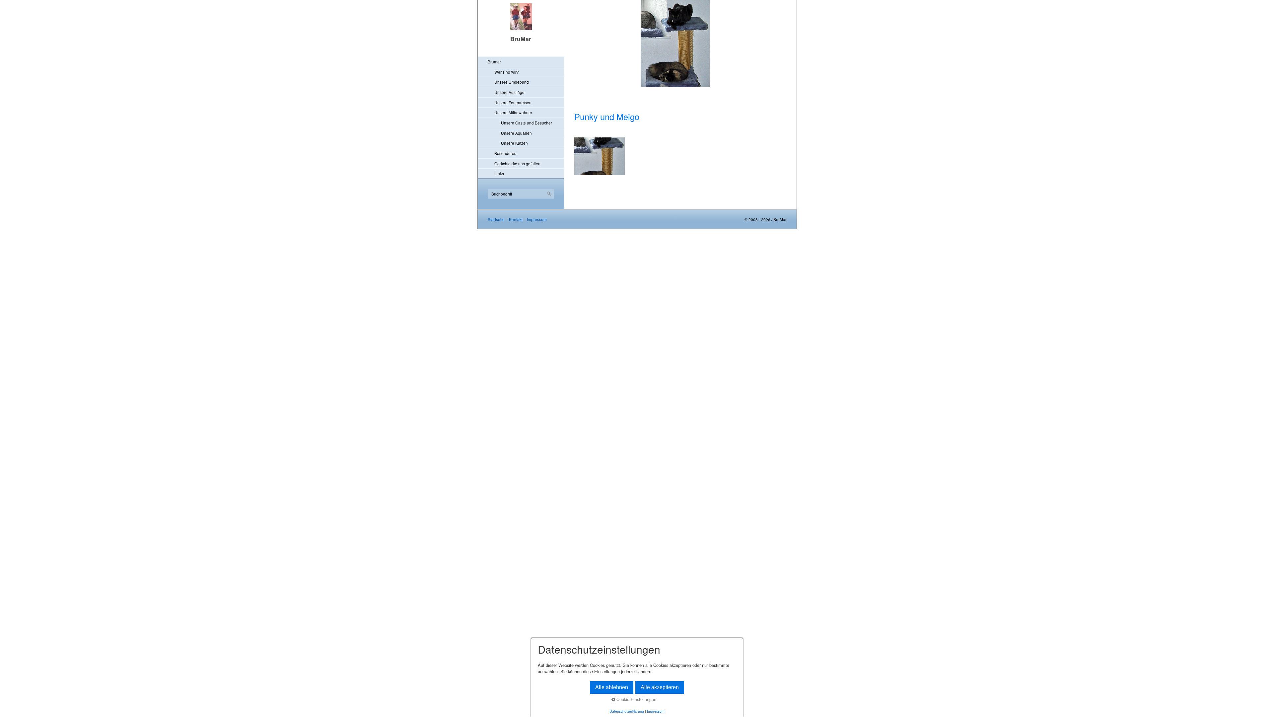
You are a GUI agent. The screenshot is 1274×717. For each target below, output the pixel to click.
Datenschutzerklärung (626, 711)
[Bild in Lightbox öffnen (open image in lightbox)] (599, 156)
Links (499, 173)
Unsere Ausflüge (509, 92)
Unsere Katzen (514, 143)
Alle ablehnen (611, 687)
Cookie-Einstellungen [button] (635, 699)
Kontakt (516, 219)
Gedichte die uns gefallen (517, 163)
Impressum (537, 219)
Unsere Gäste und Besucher (526, 122)
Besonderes (505, 153)
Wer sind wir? (506, 72)
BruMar (520, 39)
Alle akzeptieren (660, 687)
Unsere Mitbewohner (513, 112)
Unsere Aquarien (516, 133)
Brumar (494, 61)
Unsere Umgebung (511, 82)
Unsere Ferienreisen (512, 102)
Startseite (496, 219)
